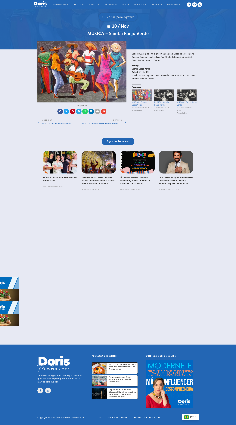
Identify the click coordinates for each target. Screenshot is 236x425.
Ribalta (77, 5)
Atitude (155, 5)
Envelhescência (60, 5)
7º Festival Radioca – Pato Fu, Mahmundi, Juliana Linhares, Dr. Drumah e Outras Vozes (135, 180)
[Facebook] (194, 4)
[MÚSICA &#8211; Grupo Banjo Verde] (187, 95)
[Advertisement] (118, 332)
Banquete (139, 5)
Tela (124, 5)
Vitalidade (172, 5)
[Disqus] (118, 235)
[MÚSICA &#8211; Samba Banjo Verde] (142, 95)
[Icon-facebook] (40, 390)
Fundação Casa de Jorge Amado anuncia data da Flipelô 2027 (120, 379)
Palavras (109, 5)
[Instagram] (199, 4)
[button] (189, 4)
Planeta (93, 5)
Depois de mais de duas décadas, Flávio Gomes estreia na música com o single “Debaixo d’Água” (122, 393)
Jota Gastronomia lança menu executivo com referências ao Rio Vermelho (122, 366)
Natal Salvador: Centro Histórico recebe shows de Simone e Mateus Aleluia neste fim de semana (98, 180)
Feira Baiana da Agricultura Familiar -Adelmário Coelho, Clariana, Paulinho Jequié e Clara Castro (176, 180)
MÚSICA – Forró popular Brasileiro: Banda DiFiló (60, 179)
